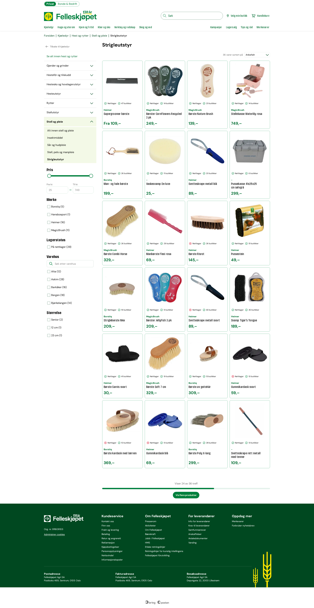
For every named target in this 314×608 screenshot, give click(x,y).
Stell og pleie (99, 35)
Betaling (106, 534)
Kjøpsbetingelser (110, 546)
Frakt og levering (110, 529)
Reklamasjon (108, 542)
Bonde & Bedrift (67, 4)
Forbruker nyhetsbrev (243, 525)
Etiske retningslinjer (155, 546)
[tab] (49, 27)
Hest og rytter (80, 35)
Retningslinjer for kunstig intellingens (164, 551)
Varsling (192, 542)
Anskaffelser (194, 534)
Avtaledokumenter (198, 538)
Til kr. (75, 184)
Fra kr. (50, 184)
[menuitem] (70, 56)
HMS (147, 542)
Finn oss (106, 525)
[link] (216, 27)
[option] (70, 206)
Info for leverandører (199, 521)
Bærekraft (150, 534)
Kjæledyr (63, 35)
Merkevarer (238, 521)
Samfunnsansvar (197, 529)
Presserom (150, 521)
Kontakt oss (108, 521)
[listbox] (70, 218)
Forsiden (49, 35)
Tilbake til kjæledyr (60, 46)
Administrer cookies (54, 534)
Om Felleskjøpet (153, 529)
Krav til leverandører (198, 525)
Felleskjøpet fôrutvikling (157, 555)
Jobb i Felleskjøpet (155, 538)
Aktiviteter (150, 525)
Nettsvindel (107, 555)
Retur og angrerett (111, 538)
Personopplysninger (112, 551)
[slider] (49, 176)
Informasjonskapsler (112, 559)
